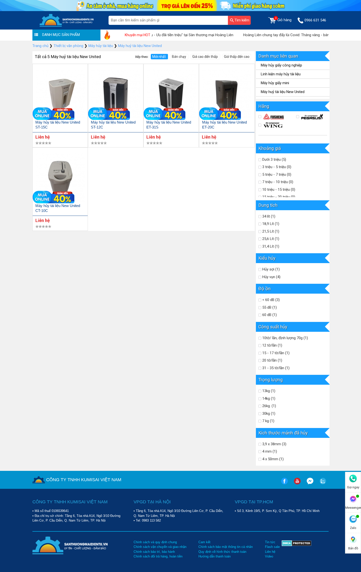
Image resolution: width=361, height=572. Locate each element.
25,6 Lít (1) (270, 239)
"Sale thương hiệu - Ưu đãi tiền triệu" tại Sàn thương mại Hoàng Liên (170, 35)
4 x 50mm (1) (272, 459)
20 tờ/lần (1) (271, 360)
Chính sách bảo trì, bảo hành (154, 552)
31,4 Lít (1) (270, 246)
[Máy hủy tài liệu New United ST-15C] (60, 94)
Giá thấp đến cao (237, 57)
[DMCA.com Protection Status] (296, 549)
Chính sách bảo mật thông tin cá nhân (225, 547)
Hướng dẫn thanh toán (214, 556)
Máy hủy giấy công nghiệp (281, 65)
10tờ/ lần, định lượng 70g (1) (284, 338)
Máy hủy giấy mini (275, 83)
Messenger (353, 507)
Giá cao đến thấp (205, 57)
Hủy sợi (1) (270, 269)
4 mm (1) (269, 451)
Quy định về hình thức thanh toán (222, 552)
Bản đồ (353, 548)
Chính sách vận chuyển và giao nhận (160, 547)
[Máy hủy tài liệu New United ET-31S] (171, 94)
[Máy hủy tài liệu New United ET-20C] (226, 94)
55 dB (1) (269, 307)
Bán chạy (179, 57)
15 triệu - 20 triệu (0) (278, 197)
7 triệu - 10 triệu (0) (277, 182)
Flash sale (272, 547)
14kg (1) (268, 398)
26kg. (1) (268, 406)
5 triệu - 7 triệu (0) (276, 174)
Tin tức (270, 542)
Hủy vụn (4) (270, 277)
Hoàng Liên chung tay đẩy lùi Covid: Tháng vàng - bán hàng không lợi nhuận (294, 35)
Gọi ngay (353, 487)
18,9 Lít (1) (270, 224)
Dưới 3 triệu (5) (273, 159)
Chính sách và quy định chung (155, 542)
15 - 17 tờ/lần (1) (275, 353)
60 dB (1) (269, 315)
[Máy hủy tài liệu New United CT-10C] (60, 178)
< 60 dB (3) (270, 300)
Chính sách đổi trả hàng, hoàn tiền (158, 556)
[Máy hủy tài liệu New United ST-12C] (115, 94)
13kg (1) (268, 391)
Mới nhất (159, 57)
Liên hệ (270, 552)
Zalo (353, 528)
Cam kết (204, 542)
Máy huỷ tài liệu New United (283, 92)
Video (269, 556)
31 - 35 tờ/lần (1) (275, 368)
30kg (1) (268, 413)
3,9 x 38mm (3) (273, 444)
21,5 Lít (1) (270, 231)
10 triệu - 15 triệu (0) (278, 189)
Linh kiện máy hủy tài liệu (281, 74)
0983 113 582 (151, 520)
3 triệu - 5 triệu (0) (276, 167)
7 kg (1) (267, 421)
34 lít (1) (268, 216)
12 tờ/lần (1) (271, 345)
